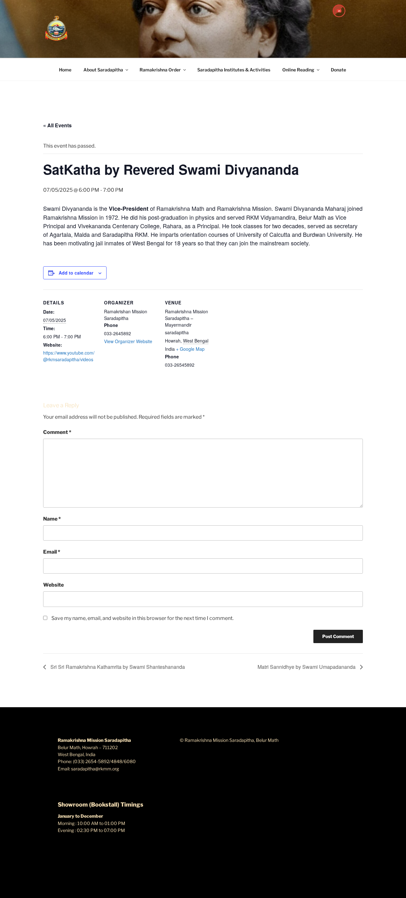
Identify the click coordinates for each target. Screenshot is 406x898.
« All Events (57, 125)
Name (52, 519)
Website (53, 585)
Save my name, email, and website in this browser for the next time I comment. (142, 618)
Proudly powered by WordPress (89, 883)
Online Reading (298, 69)
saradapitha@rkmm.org (95, 768)
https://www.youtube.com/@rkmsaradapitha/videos (69, 356)
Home (65, 69)
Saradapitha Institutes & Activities (233, 69)
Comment (57, 432)
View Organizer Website (128, 341)
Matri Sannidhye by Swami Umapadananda (307, 666)
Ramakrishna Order (160, 69)
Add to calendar (76, 272)
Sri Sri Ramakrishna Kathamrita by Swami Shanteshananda (117, 666)
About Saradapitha (103, 69)
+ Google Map (190, 349)
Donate (338, 69)
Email (51, 552)
